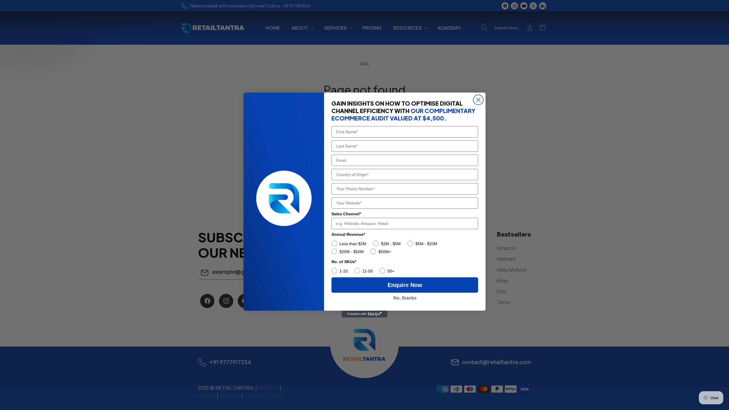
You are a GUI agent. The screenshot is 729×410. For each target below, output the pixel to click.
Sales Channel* (346, 214)
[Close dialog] (478, 100)
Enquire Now (405, 285)
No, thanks (405, 298)
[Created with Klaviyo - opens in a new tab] (364, 314)
